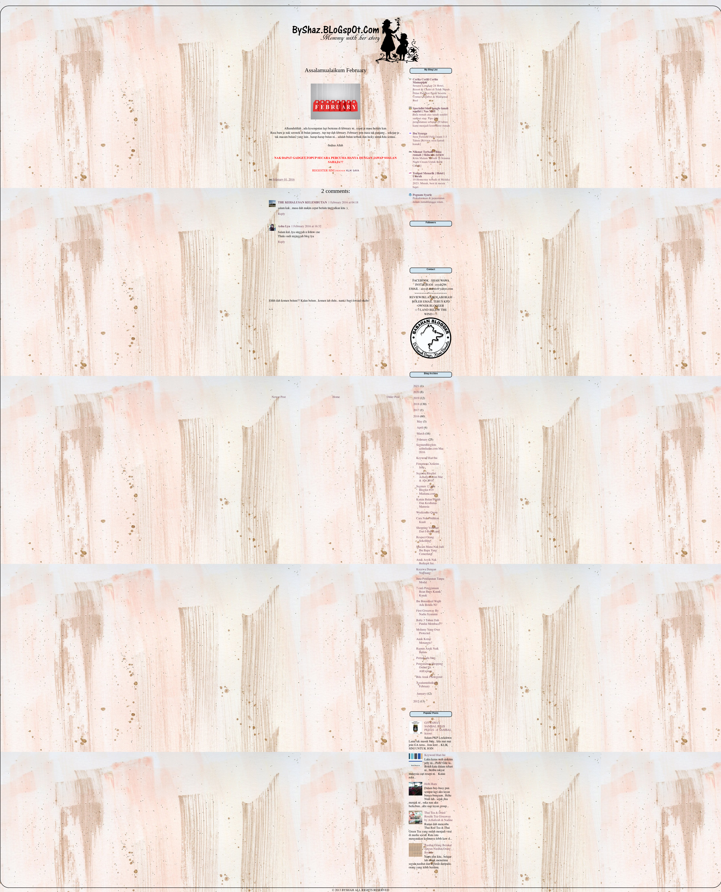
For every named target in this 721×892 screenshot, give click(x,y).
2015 (416, 701)
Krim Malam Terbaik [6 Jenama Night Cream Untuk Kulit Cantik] (431, 161)
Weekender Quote (427, 512)
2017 (416, 410)
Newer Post (279, 397)
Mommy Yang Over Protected (428, 631)
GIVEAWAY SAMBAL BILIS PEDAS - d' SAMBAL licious (438, 728)
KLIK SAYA (352, 170)
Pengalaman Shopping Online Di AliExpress (429, 667)
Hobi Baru (430, 784)
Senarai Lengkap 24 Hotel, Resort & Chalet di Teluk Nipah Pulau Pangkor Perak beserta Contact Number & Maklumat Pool (431, 93)
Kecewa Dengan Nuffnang (426, 571)
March (421, 433)
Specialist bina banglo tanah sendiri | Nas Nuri (430, 109)
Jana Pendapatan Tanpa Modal (430, 580)
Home (336, 397)
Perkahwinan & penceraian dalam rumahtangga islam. (428, 200)
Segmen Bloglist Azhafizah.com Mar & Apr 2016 (429, 476)
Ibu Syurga (420, 133)
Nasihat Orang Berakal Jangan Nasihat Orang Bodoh (438, 848)
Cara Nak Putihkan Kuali (427, 520)
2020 (416, 392)
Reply (281, 214)
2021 (416, 386)
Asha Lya (284, 226)
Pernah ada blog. (426, 658)
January (422, 693)
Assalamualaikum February (426, 684)
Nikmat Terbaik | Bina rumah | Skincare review (428, 153)
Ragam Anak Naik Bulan (427, 650)
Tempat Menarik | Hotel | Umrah (429, 174)
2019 (416, 398)
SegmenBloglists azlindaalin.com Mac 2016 (430, 448)
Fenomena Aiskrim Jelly (427, 465)
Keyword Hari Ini (426, 458)
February (422, 439)
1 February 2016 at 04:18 (343, 202)
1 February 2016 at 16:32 (306, 226)
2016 (416, 416)
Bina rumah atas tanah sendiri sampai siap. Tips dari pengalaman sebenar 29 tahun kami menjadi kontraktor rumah (431, 119)
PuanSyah (291, 21)
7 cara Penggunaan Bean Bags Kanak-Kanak (428, 591)
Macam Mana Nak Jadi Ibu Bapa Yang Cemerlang (430, 550)
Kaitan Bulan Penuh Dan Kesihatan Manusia (428, 502)
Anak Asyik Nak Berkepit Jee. (426, 561)
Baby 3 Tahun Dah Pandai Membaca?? (429, 622)
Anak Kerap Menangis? (424, 640)
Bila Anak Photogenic (429, 677)
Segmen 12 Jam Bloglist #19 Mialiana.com (425, 489)
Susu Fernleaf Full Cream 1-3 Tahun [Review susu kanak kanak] (430, 140)
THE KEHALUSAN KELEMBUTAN (302, 202)
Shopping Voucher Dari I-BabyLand (428, 529)
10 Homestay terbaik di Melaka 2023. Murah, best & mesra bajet (431, 183)
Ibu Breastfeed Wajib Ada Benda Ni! (428, 603)
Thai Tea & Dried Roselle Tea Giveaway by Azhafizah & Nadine (438, 816)
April (420, 427)
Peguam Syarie (422, 194)
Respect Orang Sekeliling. (425, 539)
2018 (416, 404)
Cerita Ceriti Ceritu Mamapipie (425, 80)
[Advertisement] (335, 354)
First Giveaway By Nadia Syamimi (427, 612)
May (420, 421)
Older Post (393, 397)
